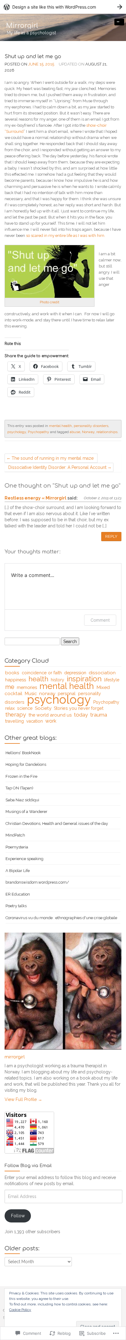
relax (10, 708)
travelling (14, 721)
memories (27, 687)
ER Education (18, 894)
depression (75, 672)
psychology (16, 432)
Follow (18, 1215)
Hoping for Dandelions (26, 764)
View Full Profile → (23, 1099)
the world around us (50, 714)
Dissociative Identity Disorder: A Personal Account (57, 467)
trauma (98, 715)
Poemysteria (17, 847)
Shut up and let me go (33, 56)
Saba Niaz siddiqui (22, 800)
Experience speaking (24, 858)
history (57, 679)
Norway (88, 432)
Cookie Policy (20, 1310)
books (12, 673)
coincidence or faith (42, 672)
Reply (111, 536)
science (24, 708)
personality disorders (91, 426)
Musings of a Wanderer (26, 811)
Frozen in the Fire (21, 776)
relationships (106, 432)
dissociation (102, 673)
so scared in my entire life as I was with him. (65, 235)
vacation (34, 721)
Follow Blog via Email (28, 1165)
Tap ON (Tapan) (19, 788)
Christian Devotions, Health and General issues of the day (57, 823)
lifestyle (111, 679)
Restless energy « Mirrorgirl (35, 498)
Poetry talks (16, 906)
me (9, 687)
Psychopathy (38, 432)
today (81, 715)
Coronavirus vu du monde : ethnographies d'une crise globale (61, 917)
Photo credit (49, 302)
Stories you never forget (78, 708)
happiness (15, 679)
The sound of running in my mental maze (53, 458)
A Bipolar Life (18, 870)
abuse (75, 432)
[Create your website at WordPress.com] (63, 7)
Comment (100, 620)
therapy (15, 714)
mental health (60, 426)
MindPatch (15, 835)
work (50, 721)
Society (43, 708)
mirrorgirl (15, 1057)
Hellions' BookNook (23, 752)
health (38, 679)
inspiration (84, 678)
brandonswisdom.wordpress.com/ (37, 882)
